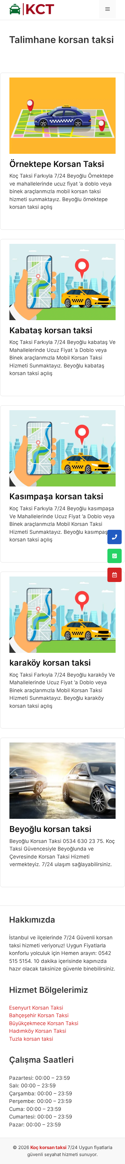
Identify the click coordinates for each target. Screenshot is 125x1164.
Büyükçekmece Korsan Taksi (43, 1023)
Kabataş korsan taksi (50, 330)
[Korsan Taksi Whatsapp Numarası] (114, 556)
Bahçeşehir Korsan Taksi (39, 1015)
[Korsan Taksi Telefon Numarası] (114, 537)
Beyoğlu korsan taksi (50, 829)
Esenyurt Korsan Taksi (36, 1008)
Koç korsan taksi (48, 1147)
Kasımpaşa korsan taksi (56, 496)
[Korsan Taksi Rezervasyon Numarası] (114, 575)
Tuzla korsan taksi (31, 1039)
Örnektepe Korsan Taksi (56, 164)
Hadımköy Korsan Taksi (37, 1031)
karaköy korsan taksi (50, 663)
